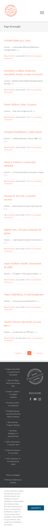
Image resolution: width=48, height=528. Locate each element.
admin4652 (10, 56)
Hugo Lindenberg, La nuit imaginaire (24, 294)
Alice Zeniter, (13, 423)
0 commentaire (36, 56)
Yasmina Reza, (13, 383)
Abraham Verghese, (13, 433)
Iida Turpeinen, (13, 461)
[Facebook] (30, 399)
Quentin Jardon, (13, 394)
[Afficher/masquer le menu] (42, 12)
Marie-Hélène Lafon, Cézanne (20, 104)
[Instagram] (39, 399)
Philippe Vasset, (13, 414)
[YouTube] (35, 399)
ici (19, 512)
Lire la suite (8, 58)
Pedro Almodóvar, (13, 443)
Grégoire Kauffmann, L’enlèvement (23, 131)
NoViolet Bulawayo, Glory (17, 40)
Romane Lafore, (13, 404)
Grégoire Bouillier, (13, 372)
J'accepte (36, 508)
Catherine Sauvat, (13, 451)
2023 (28, 56)
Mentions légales (13, 475)
